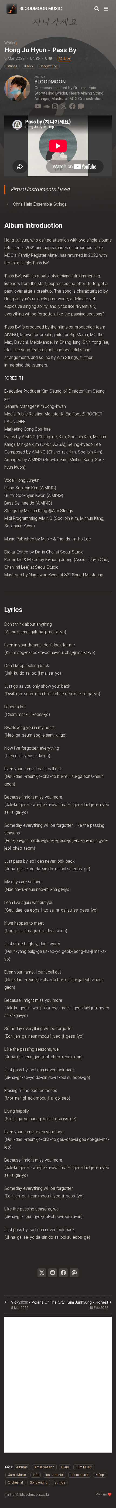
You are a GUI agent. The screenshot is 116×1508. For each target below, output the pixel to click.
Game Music (17, 1475)
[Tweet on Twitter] (41, 1272)
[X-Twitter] (63, 105)
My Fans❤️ (103, 1494)
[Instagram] (55, 105)
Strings (59, 1482)
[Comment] (81, 105)
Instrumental (54, 1475)
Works (9, 43)
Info (35, 1475)
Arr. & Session (44, 1467)
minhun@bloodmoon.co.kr (26, 1494)
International (79, 1475)
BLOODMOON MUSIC (40, 8)
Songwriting (38, 1482)
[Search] (96, 8)
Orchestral (15, 1482)
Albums (22, 1467)
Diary (65, 1467)
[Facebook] (72, 105)
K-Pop (99, 1475)
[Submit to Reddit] (52, 1272)
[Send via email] (74, 1272)
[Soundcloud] (46, 105)
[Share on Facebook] (63, 1272)
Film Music (84, 1467)
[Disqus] (58, 1385)
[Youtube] (38, 105)
